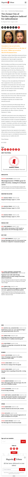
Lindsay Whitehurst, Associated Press (12, 271)
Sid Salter (7, 413)
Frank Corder (9, 362)
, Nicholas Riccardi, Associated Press (9, 272)
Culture (3, 238)
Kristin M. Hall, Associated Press (11, 328)
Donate (14, 452)
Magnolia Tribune (8, 197)
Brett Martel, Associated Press (12, 395)
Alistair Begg (8, 388)
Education (3, 178)
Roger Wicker (8, 406)
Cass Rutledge (9, 178)
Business (3, 355)
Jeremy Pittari (7, 286)
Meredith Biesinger (9, 381)
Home (2, 11)
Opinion (3, 406)
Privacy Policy (16, 473)
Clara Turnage (7, 343)
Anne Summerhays (8, 226)
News (6, 11)
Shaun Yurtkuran (9, 420)
